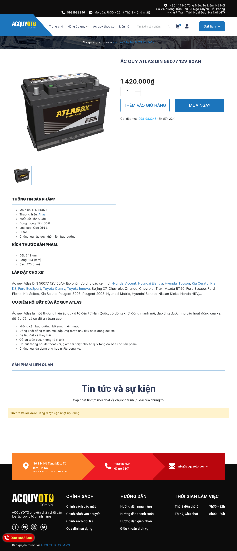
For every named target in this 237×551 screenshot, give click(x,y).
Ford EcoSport (29, 288)
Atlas (42, 214)
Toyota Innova (78, 288)
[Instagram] (34, 528)
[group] (64, 111)
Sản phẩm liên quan (32, 365)
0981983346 (76, 12)
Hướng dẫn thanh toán (137, 514)
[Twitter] (43, 528)
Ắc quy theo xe (103, 26)
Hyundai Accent (123, 283)
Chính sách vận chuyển (83, 514)
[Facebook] (15, 528)
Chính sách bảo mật (81, 506)
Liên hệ (124, 26)
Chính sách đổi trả (79, 521)
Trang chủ (56, 26)
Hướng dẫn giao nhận (136, 521)
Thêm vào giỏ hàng (145, 105)
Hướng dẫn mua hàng (136, 506)
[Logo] (37, 500)
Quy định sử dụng (79, 528)
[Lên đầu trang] (227, 533)
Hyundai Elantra (150, 283)
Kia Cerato (200, 283)
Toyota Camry (54, 288)
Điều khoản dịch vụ (134, 528)
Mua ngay (200, 105)
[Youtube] (24, 528)
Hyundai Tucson (177, 283)
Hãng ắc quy (76, 26)
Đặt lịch (210, 26)
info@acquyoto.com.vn (193, 466)
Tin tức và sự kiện (118, 388)
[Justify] (168, 26)
